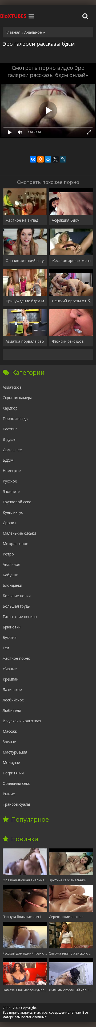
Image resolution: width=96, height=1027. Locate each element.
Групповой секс (17, 501)
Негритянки (13, 772)
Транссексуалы (16, 804)
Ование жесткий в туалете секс (25, 260)
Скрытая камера (17, 397)
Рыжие (9, 793)
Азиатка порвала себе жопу (25, 341)
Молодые (11, 762)
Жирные (10, 668)
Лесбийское (13, 699)
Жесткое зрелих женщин (71, 260)
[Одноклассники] (40, 159)
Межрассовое (15, 543)
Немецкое (12, 470)
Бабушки (10, 574)
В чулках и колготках (22, 720)
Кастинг (10, 428)
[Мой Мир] (48, 159)
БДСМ (8, 460)
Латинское (12, 689)
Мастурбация (15, 752)
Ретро (8, 554)
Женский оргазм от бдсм (71, 300)
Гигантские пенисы (20, 616)
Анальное (11, 564)
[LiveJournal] (63, 159)
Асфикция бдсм (65, 220)
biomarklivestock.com (13, 16)
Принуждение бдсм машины (25, 300)
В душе (9, 439)
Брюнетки (12, 627)
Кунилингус (13, 512)
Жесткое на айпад (22, 220)
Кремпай (10, 679)
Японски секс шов (68, 341)
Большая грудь (16, 606)
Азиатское (12, 387)
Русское (10, 481)
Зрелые (9, 741)
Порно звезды (15, 418)
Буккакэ (10, 637)
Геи (6, 647)
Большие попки (17, 595)
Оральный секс (16, 783)
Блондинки (12, 585)
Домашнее (12, 449)
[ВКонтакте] (33, 159)
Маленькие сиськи (19, 533)
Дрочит (9, 522)
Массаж (10, 731)
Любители (12, 710)
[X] (55, 159)
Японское (11, 491)
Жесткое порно (16, 658)
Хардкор (10, 408)
